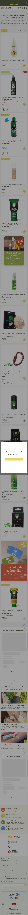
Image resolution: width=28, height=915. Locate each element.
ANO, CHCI (14, 459)
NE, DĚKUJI (14, 463)
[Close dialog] (25, 443)
